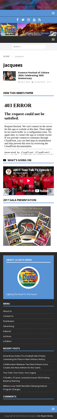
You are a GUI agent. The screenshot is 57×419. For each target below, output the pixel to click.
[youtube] (34, 20)
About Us (7, 311)
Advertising (8, 326)
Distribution (8, 321)
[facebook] (17, 20)
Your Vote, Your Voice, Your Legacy (19, 372)
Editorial (7, 331)
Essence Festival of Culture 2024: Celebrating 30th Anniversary (33, 75)
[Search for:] (29, 46)
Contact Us (8, 316)
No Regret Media (45, 416)
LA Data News (39, 82)
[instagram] (28, 20)
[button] (52, 13)
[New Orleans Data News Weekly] (28, 34)
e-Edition (7, 341)
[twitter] (23, 20)
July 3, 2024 (25, 82)
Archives (7, 336)
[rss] (39, 20)
